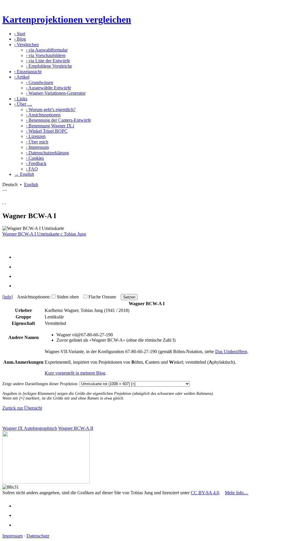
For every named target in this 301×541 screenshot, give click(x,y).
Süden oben (68, 296)
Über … (23, 103)
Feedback (36, 163)
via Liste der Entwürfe (48, 60)
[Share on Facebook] (19, 257)
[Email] (19, 276)
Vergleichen (26, 44)
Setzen (129, 297)
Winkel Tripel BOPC (47, 130)
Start (19, 33)
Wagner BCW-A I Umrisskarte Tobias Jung (44, 233)
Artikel (21, 76)
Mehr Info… (236, 492)
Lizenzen (36, 136)
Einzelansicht (27, 71)
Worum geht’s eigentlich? (51, 109)
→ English (24, 174)
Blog (20, 38)
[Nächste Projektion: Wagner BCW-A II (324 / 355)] (5, 201)
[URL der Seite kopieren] (19, 285)
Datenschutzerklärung (47, 152)
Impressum (37, 147)
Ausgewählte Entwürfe (48, 87)
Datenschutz (37, 535)
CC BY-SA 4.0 (205, 492)
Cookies (35, 158)
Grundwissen (39, 82)
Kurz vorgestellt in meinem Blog (75, 372)
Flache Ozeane (102, 296)
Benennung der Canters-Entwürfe (58, 120)
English (31, 184)
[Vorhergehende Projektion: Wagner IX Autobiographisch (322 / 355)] (3, 201)
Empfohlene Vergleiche (49, 66)
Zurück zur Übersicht (22, 407)
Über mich (37, 141)
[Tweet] (19, 266)
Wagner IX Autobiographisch (29, 428)
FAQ (32, 168)
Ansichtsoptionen (43, 114)
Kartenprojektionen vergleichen (66, 19)
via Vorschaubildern (46, 55)
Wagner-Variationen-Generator (56, 93)
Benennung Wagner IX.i (50, 125)
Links (20, 98)
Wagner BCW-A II (75, 428)
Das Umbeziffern (231, 351)
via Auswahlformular (47, 49)
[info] (7, 296)
